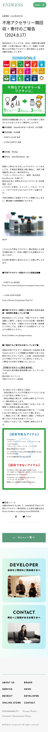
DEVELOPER (31, 696)
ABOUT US (8, 683)
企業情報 (5, 16)
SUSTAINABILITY (10, 711)
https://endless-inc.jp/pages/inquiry (17, 335)
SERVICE (7, 689)
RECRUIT (7, 696)
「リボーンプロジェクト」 (13, 175)
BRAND (28, 683)
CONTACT (29, 703)
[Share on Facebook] (17, 516)
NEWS (27, 689)
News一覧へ (25, 537)
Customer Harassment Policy (16, 716)
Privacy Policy (30, 711)
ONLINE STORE (11, 703)
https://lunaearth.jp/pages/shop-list (17, 300)
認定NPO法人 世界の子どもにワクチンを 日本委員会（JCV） (23, 183)
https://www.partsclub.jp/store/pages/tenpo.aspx (23, 285)
